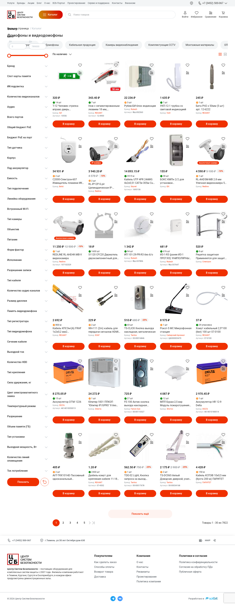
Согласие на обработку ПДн (196, 566)
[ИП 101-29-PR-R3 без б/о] (140, 225)
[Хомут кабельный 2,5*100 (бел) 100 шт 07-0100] (212, 299)
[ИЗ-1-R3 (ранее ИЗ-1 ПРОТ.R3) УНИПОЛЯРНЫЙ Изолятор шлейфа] (176, 225)
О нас (140, 562)
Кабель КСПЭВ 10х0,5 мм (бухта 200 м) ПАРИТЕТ (211, 477)
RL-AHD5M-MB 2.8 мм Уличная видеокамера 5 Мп (210, 181)
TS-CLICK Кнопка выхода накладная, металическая (140, 330)
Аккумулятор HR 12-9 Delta (208, 403)
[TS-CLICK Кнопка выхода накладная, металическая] (140, 299)
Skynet (134, 186)
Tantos (134, 335)
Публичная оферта (190, 571)
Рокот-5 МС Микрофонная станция (176, 330)
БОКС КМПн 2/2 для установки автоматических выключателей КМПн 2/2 (175, 181)
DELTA (62, 405)
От (10, 41)
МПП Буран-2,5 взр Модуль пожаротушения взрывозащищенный (174, 403)
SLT (60, 113)
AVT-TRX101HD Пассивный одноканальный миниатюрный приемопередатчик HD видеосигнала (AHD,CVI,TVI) (68, 477)
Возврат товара (103, 571)
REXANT (98, 113)
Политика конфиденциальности (198, 562)
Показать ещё (140, 513)
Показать (23, 481)
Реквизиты (143, 571)
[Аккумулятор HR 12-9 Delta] (212, 372)
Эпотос (170, 409)
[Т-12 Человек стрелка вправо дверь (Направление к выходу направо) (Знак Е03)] (69, 77)
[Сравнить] (80, 73)
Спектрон (206, 262)
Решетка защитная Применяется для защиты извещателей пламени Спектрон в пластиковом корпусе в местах (211, 256)
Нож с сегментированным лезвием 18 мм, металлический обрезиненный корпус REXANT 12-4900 (104, 107)
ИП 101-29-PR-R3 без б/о (138, 254)
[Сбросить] (44, 482)
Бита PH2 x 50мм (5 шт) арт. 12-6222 (210, 107)
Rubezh (134, 109)
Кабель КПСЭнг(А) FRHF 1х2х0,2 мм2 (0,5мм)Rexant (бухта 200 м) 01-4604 (67, 330)
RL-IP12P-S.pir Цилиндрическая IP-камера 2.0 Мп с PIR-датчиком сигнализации (103, 186)
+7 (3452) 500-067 (21, 540)
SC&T (97, 335)
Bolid (61, 186)
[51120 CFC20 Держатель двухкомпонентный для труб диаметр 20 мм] (104, 225)
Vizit (168, 113)
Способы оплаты (104, 566)
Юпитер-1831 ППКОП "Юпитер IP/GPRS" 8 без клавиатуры (102, 403)
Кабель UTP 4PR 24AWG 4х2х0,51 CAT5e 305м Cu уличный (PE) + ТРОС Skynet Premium (138, 181)
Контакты (142, 566)
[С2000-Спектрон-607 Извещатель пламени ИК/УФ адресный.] (69, 150)
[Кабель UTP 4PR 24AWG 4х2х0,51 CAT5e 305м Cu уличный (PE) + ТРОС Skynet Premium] (140, 150)
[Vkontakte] (120, 598)
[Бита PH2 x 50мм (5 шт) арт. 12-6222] (212, 77)
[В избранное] (80, 65)
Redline (98, 191)
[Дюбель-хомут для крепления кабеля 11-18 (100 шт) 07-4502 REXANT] (104, 446)
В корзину (69, 123)
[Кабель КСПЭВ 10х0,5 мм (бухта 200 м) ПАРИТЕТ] (212, 446)
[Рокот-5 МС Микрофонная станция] (176, 299)
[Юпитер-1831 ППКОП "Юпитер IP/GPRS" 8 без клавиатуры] (104, 372)
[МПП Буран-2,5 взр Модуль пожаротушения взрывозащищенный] (176, 372)
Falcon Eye (135, 409)
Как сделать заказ (105, 562)
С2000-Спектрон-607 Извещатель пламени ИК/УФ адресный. (68, 181)
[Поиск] (70, 15)
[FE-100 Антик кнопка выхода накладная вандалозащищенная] (140, 372)
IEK (168, 186)
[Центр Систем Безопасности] (19, 15)
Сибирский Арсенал (176, 335)
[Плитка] (220, 54)
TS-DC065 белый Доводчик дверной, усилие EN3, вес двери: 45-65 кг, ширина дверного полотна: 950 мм (176, 477)
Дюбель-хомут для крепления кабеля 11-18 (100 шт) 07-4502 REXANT (103, 477)
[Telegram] (113, 598)
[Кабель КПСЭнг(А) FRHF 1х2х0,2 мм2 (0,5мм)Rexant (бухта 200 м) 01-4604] (69, 299)
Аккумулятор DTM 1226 (67, 401)
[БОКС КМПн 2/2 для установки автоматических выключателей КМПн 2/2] (176, 150)
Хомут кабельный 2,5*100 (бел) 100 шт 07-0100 (211, 330)
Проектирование (147, 576)
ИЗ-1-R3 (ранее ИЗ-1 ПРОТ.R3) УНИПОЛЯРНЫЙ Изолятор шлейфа (175, 256)
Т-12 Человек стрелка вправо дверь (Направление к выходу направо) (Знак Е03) (67, 107)
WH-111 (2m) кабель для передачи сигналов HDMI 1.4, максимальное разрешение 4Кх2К (103, 330)
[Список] (225, 54)
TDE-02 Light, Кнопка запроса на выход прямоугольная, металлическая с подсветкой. (136, 477)
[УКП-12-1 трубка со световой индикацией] (176, 77)
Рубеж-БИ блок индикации (140, 105)
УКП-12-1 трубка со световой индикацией (173, 107)
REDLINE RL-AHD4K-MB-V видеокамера (67, 256)
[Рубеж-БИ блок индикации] (140, 77)
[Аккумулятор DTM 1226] (69, 372)
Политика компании (149, 581)
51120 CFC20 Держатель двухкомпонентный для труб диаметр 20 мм (103, 256)
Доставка (100, 576)
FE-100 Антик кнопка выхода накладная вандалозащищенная (137, 403)
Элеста (98, 409)
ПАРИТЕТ (206, 482)
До (30, 41)
